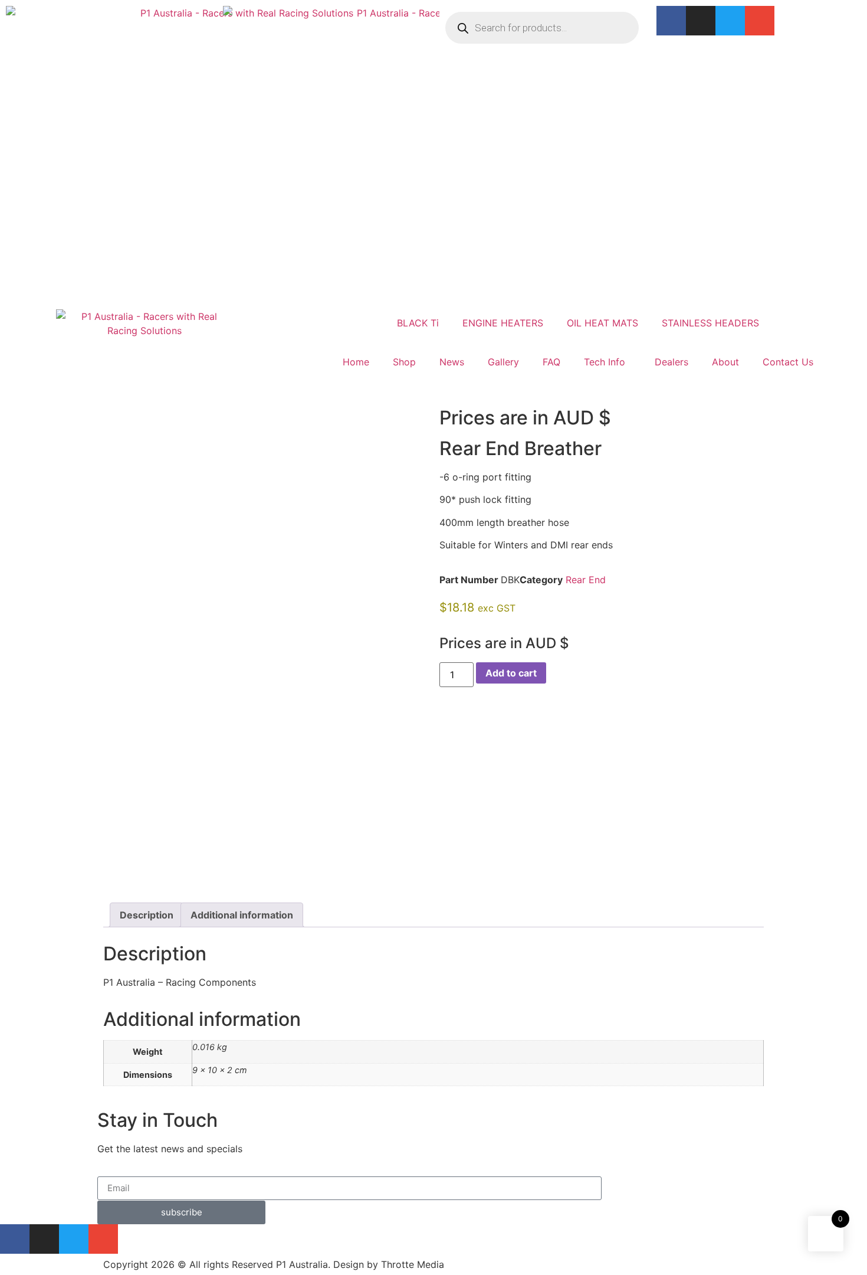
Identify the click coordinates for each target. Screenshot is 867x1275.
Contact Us (788, 362)
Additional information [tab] (242, 915)
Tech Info (604, 362)
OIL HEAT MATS (602, 323)
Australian (28, 290)
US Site (239, 290)
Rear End (586, 580)
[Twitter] (730, 20)
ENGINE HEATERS (502, 323)
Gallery (503, 362)
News (451, 362)
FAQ (551, 362)
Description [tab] (146, 915)
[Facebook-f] (671, 20)
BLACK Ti (418, 323)
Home (356, 362)
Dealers (671, 362)
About (725, 362)
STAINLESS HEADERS (710, 323)
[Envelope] (759, 20)
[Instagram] (700, 20)
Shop (404, 362)
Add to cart (511, 673)
